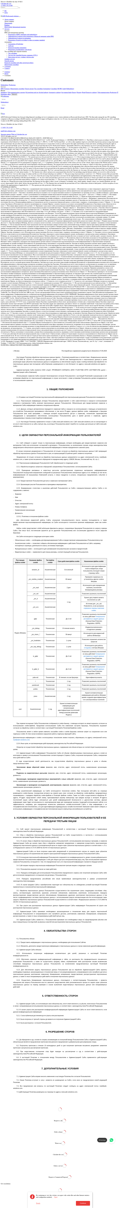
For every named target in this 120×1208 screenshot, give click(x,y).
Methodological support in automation (19, 38)
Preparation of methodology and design (20, 49)
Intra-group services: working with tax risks (21, 57)
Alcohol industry (44, 92)
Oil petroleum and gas (31, 92)
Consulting (54, 89)
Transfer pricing (9, 61)
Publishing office (6, 94)
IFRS (2, 89)
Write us (13, 134)
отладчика (87, 648)
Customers (7, 66)
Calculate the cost (6, 3)
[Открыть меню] (20, 16)
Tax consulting (12, 53)
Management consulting (11, 64)
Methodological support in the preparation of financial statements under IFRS (31, 36)
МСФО (59, 89)
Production (12, 85)
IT (117, 92)
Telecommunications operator (16, 92)
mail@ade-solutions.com (8, 131)
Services (6, 29)
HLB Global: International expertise (15, 27)
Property (79, 92)
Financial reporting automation (17, 48)
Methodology (5, 85)
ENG (6, 13)
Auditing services (9, 59)
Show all (14, 94)
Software (11, 46)
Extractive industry (91, 92)
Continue (83, 1203)
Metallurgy (4, 92)
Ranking (7, 25)
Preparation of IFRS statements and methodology (22, 34)
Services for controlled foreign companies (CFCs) (23, 55)
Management (8, 23)
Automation (46, 89)
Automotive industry (55, 92)
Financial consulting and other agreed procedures (18, 63)
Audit (64, 89)
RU (5, 11)
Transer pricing (29, 89)
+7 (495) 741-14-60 (6, 5)
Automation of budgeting (15, 44)
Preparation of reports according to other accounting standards (26, 40)
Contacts (7, 68)
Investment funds (67, 92)
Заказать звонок (6, 134)
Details (38, 1203)
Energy (74, 92)
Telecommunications (104, 92)
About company (9, 19)
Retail (84, 92)
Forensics (7, 89)
